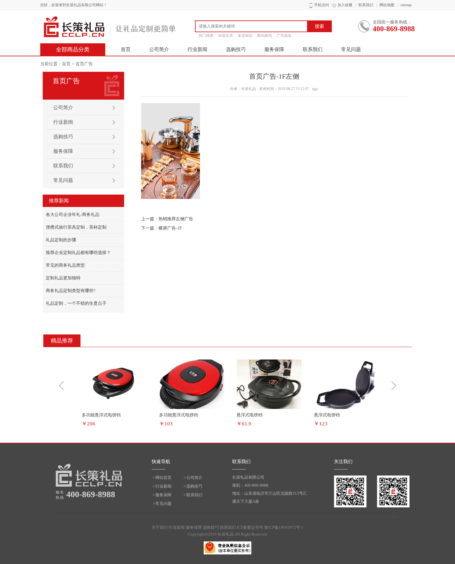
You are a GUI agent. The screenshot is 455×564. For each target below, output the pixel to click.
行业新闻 (197, 49)
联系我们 (365, 5)
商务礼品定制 (110, 26)
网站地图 (386, 5)
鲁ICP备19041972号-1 (283, 527)
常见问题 (351, 49)
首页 (126, 49)
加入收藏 (344, 5)
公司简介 (159, 49)
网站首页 (163, 477)
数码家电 (264, 35)
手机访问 (321, 5)
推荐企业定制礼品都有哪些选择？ (78, 252)
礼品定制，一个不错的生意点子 (76, 303)
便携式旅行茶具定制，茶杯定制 (76, 227)
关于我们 (160, 527)
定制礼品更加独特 (63, 278)
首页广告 (84, 64)
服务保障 (274, 49)
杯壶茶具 (225, 35)
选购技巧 (236, 49)
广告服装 (284, 35)
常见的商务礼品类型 (65, 265)
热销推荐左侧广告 (175, 219)
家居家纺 (245, 35)
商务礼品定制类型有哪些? (70, 290)
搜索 (319, 26)
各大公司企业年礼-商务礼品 (72, 214)
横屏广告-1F (170, 228)
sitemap (406, 5)
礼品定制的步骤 (61, 240)
